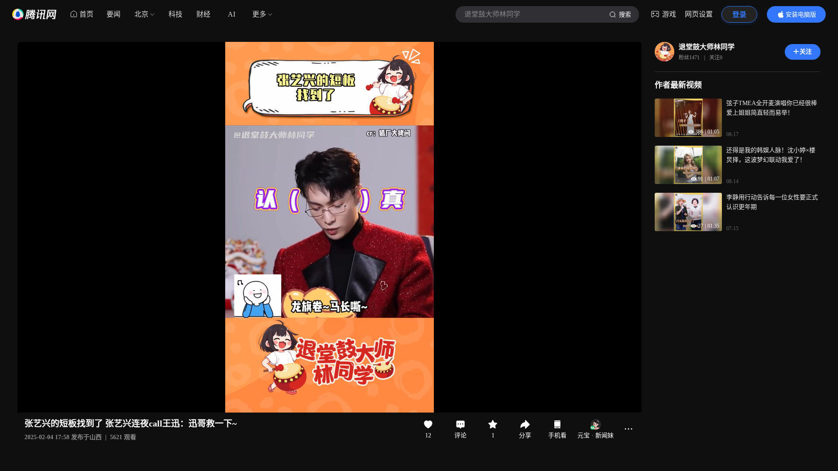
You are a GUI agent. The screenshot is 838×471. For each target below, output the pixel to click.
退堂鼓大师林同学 (707, 47)
